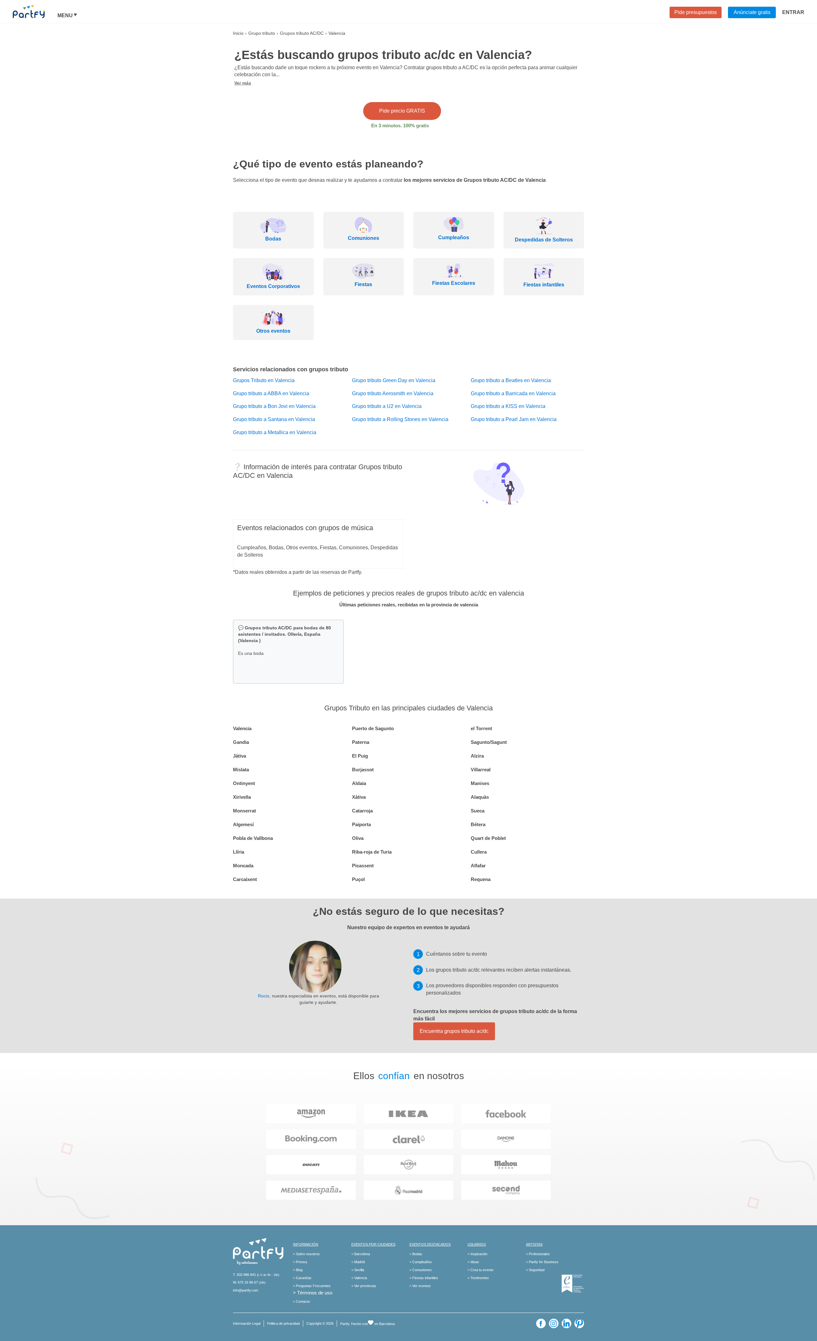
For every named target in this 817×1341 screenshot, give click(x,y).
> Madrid (358, 1262)
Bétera (478, 824)
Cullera (479, 851)
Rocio (263, 995)
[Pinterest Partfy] (579, 1323)
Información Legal (246, 1323)
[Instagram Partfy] (553, 1323)
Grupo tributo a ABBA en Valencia (271, 393)
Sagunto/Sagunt (489, 742)
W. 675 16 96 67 (245, 1282)
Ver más (242, 82)
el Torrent (481, 728)
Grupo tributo (261, 33)
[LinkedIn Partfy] (566, 1323)
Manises (480, 783)
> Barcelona (360, 1254)
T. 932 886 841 (244, 1275)
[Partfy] (35, 11)
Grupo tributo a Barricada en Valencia (513, 393)
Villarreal (481, 769)
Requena (481, 879)
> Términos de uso (312, 1292)
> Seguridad (535, 1270)
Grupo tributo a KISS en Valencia (508, 406)
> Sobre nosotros (306, 1254)
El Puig (360, 755)
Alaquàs (480, 797)
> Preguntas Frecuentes (312, 1286)
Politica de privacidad (283, 1323)
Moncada (243, 865)
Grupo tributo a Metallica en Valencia (274, 432)
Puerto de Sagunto (373, 728)
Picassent (363, 865)
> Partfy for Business (542, 1262)
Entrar (793, 12)
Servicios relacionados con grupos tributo (290, 369)
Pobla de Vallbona (253, 838)
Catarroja (362, 810)
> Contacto (301, 1301)
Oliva (358, 838)
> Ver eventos (420, 1286)
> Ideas (473, 1262)
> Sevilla (357, 1270)
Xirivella (242, 797)
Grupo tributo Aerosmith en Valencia (392, 393)
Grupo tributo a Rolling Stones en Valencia (400, 419)
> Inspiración (477, 1254)
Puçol (358, 879)
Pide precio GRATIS (402, 111)
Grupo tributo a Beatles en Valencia (511, 380)
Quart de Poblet (488, 838)
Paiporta (361, 824)
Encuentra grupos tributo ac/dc (454, 1031)
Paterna (360, 742)
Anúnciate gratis (752, 12)
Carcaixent (245, 879)
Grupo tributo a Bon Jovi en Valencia (274, 406)
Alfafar (478, 865)
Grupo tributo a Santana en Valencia (274, 419)
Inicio (238, 33)
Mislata (241, 769)
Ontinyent (244, 783)
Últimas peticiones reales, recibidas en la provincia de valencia (408, 604)
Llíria (238, 851)
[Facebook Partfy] (541, 1323)
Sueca (477, 810)
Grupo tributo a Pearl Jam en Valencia (514, 419)
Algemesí (243, 824)
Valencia (242, 728)
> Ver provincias (363, 1286)
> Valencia (359, 1278)
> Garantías (302, 1278)
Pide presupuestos (695, 12)
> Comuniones (420, 1270)
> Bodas (415, 1254)
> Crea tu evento (480, 1270)
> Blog (298, 1270)
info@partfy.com (245, 1290)
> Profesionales (538, 1254)
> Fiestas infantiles (423, 1278)
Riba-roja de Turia (372, 851)
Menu (65, 15)
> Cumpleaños (420, 1262)
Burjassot (363, 769)
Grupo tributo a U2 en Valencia (387, 406)
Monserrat (244, 810)
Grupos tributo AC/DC (302, 33)
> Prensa (300, 1262)
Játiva (239, 755)
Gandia (241, 742)
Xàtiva (359, 797)
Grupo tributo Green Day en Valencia (393, 380)
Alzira (477, 755)
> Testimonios (478, 1278)
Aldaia (359, 783)
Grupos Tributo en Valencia (264, 380)
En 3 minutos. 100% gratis (400, 125)
